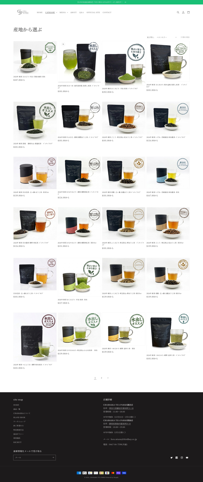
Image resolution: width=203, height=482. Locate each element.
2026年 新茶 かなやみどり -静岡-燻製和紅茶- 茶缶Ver (77, 243)
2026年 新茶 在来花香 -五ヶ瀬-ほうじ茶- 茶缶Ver (31, 192)
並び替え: (150, 37)
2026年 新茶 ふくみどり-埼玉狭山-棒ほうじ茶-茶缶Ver (122, 293)
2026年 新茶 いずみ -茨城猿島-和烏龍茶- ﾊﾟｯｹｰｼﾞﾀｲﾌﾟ (166, 137)
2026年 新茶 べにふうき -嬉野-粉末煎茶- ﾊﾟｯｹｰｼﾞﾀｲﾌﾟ (33, 365)
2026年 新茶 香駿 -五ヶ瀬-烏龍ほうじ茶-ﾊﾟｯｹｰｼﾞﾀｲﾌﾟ (121, 192)
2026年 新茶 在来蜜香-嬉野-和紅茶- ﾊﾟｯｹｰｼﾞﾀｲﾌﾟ (31, 243)
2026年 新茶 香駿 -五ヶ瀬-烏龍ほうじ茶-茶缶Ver (164, 293)
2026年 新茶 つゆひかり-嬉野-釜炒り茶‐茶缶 (118, 348)
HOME (16, 405)
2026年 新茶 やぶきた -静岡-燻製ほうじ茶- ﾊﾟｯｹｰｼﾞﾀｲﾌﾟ (78, 137)
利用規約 (16, 438)
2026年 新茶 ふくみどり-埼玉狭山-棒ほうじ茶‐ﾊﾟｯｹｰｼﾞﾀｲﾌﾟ (123, 244)
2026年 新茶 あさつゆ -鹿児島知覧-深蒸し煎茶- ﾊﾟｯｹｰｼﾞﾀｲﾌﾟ (78, 87)
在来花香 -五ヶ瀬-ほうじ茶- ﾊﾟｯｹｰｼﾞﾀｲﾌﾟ (28, 293)
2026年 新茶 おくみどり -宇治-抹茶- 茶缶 (72, 300)
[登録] (53, 457)
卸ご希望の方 (18, 425)
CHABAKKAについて (21, 413)
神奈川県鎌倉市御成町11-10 (121, 408)
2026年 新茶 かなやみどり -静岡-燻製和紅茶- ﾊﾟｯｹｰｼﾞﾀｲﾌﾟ (78, 193)
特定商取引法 (18, 430)
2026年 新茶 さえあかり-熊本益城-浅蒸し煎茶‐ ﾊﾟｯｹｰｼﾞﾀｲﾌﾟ (166, 86)
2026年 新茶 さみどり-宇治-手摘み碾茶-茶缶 (29, 77)
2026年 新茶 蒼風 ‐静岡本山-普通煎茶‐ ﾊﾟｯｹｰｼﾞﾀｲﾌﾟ (33, 144)
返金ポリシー (18, 434)
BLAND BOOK (19, 417)
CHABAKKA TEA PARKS (97, 477)
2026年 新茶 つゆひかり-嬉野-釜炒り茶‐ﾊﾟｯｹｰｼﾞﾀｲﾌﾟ (166, 355)
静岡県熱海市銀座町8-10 (120, 423)
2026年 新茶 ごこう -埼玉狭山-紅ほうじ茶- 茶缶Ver (165, 243)
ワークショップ (19, 421)
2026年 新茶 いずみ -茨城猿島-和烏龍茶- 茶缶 (162, 192)
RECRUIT (17, 442)
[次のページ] (107, 377)
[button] (178, 12)
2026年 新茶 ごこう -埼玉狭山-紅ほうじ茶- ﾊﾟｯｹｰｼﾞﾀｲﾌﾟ (122, 137)
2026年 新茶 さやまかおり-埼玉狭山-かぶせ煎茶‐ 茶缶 (78, 350)
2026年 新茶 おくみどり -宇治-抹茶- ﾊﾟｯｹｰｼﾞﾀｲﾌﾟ (120, 89)
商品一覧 (16, 409)
